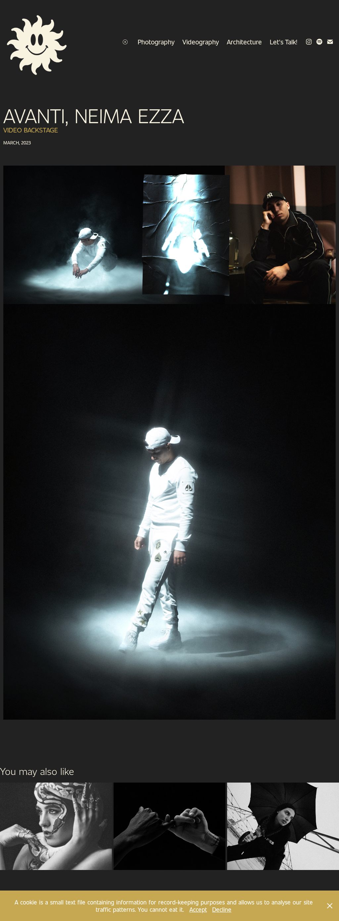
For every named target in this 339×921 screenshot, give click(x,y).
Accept (198, 909)
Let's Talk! (283, 41)
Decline (221, 909)
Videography (200, 41)
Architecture (244, 41)
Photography (156, 41)
